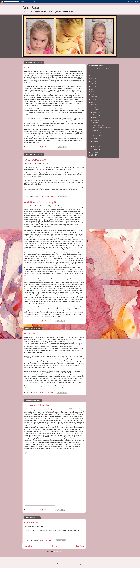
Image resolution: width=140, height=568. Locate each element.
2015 (93, 99)
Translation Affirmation (37, 405)
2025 (93, 79)
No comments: (49, 147)
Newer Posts (28, 546)
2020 (93, 89)
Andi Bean (31, 7)
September (96, 117)
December (96, 109)
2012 (93, 107)
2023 (93, 81)
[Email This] (58, 147)
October (95, 115)
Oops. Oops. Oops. (35, 159)
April (94, 141)
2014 (93, 102)
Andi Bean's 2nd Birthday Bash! (42, 202)
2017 (93, 97)
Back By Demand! (34, 522)
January (95, 149)
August (95, 120)
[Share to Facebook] (64, 147)
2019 (93, 92)
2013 (93, 105)
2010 (93, 155)
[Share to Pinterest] (66, 147)
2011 (93, 152)
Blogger (80, 564)
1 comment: (49, 321)
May (94, 138)
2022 (93, 84)
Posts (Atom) (58, 551)
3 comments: (49, 540)
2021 (93, 86)
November (96, 112)
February (96, 146)
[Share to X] (62, 147)
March (95, 144)
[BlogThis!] (60, 147)
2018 (93, 94)
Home (54, 546)
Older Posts (80, 546)
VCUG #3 (29, 333)
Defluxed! (29, 67)
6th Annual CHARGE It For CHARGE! (100, 69)
